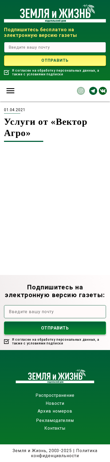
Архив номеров (55, 411)
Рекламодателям (55, 420)
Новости (55, 403)
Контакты (55, 428)
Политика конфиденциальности (64, 453)
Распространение (55, 395)
